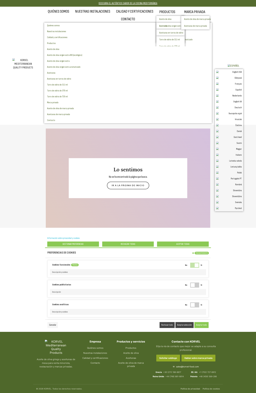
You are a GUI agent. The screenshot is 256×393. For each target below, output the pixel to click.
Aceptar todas (182, 244)
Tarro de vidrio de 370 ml (57, 90)
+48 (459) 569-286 (203, 376)
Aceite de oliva (165, 19)
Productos (167, 12)
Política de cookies (211, 389)
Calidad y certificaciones (134, 11)
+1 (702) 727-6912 (203, 372)
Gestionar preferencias (73, 244)
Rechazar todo (167, 325)
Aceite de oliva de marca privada (197, 19)
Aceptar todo (201, 325)
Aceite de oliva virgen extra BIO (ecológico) (64, 55)
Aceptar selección (184, 325)
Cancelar (52, 325)
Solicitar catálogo (168, 358)
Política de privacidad (190, 389)
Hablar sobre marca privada (198, 358)
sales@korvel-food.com (186, 366)
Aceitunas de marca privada (58, 114)
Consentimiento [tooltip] (202, 253)
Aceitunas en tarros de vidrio (59, 78)
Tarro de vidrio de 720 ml (57, 96)
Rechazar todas (128, 244)
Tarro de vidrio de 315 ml (57, 84)
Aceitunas (51, 73)
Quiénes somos (58, 11)
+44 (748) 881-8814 (168, 376)
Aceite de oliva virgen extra (58, 61)
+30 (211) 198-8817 (168, 372)
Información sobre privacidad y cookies (63, 238)
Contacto (128, 19)
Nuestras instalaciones (92, 11)
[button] (128, 272)
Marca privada (194, 12)
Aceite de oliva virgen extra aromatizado (63, 67)
